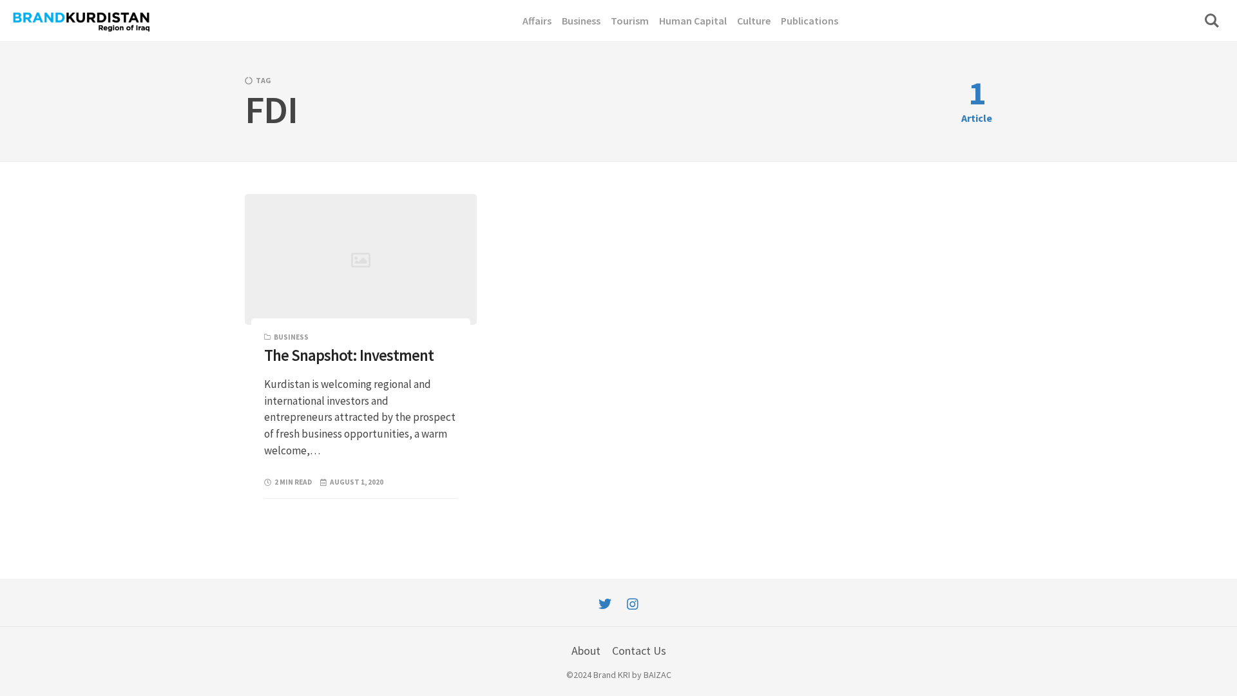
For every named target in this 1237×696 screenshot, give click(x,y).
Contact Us (639, 650)
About (585, 650)
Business (291, 337)
